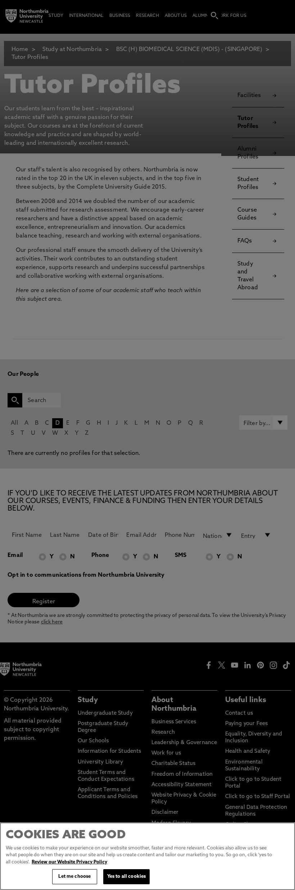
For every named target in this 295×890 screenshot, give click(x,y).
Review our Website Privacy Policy (69, 862)
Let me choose (74, 876)
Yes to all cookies (126, 876)
